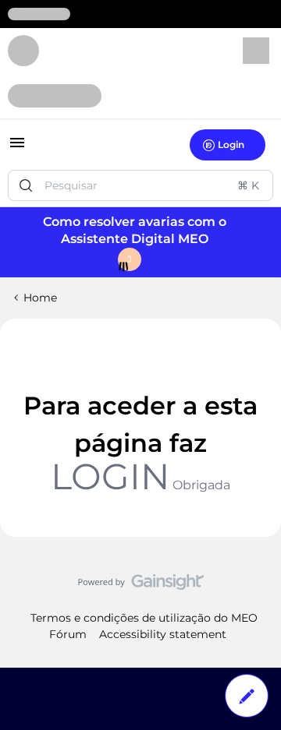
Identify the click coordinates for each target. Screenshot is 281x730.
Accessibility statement (162, 634)
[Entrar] (26, 185)
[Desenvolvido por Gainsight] (141, 586)
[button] (17, 148)
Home (40, 298)
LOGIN (110, 476)
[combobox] (140, 185)
